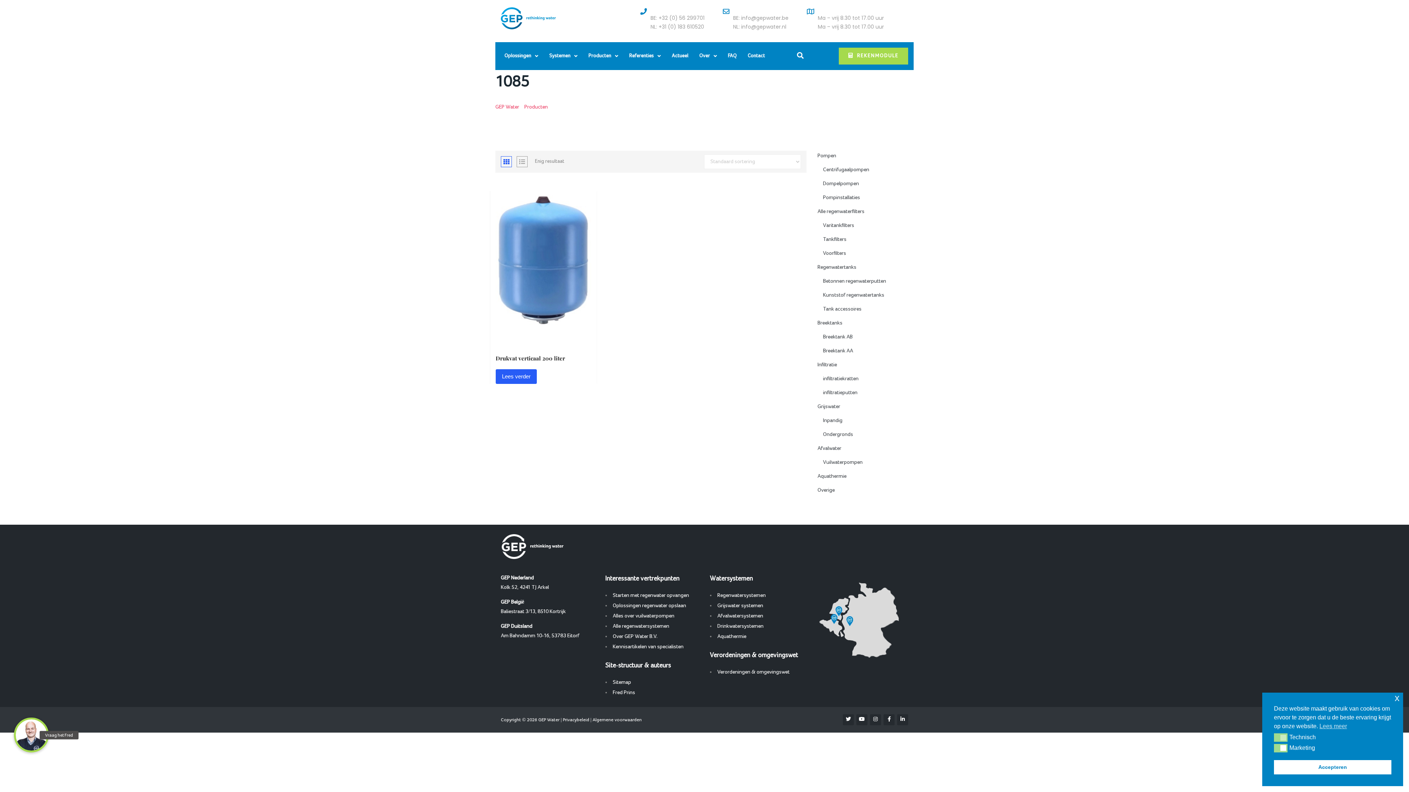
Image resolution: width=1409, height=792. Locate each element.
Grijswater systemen (740, 606)
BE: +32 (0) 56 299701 (677, 18)
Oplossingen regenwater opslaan (649, 606)
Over (704, 56)
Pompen (827, 156)
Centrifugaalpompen (846, 170)
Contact (756, 56)
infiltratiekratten (841, 379)
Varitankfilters (838, 225)
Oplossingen (518, 56)
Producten (600, 56)
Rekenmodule (878, 56)
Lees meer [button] (1333, 726)
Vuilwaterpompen (843, 462)
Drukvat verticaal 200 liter (530, 358)
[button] (1281, 737)
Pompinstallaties (841, 198)
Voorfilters (834, 253)
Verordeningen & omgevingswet (753, 672)
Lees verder (516, 376)
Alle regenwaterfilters (841, 211)
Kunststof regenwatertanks (853, 295)
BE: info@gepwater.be (761, 18)
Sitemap (622, 682)
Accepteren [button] (1332, 767)
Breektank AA (838, 351)
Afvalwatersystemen (740, 616)
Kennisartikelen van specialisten (648, 647)
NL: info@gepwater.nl (759, 26)
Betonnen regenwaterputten (854, 281)
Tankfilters (835, 239)
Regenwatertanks (837, 267)
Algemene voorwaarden (617, 719)
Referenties (641, 56)
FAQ (732, 56)
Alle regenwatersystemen (641, 626)
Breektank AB (838, 337)
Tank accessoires (842, 309)
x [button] (1397, 697)
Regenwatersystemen (741, 595)
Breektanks (830, 323)
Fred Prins (624, 693)
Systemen (560, 56)
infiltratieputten (840, 393)
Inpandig (832, 420)
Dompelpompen (841, 184)
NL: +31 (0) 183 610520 (677, 26)
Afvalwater (829, 448)
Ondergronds (838, 434)
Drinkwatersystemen (740, 626)
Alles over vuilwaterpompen (643, 616)
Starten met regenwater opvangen (651, 595)
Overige (826, 490)
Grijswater (829, 407)
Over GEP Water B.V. (635, 636)
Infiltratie (827, 365)
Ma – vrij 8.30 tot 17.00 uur (851, 18)
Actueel (680, 56)
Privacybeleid (576, 719)
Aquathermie (832, 476)
